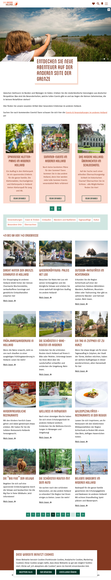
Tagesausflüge (85, 220)
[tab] (100, 59)
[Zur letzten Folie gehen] (52, 208)
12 (78, 515)
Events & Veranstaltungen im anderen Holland (86, 112)
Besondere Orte (15, 224)
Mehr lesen (9, 301)
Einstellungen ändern (68, 572)
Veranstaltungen (15, 220)
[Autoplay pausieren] (109, 9)
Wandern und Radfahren (65, 220)
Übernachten (30, 224)
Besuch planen (65, 543)
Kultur (96, 220)
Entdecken (63, 537)
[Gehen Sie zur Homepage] (10, 3)
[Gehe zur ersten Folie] (108, 59)
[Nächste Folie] (59, 208)
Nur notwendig (46, 572)
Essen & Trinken (32, 220)
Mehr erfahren (19, 199)
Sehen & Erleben (66, 540)
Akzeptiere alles (26, 572)
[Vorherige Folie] (3, 59)
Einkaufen (46, 220)
